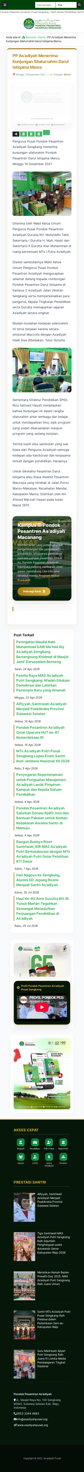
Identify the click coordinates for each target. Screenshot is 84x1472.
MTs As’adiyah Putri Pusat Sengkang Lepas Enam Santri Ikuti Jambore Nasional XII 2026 (43, 756)
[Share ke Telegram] (46, 134)
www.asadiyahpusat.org (32, 1425)
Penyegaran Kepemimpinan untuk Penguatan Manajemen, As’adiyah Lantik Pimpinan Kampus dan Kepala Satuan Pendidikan (41, 784)
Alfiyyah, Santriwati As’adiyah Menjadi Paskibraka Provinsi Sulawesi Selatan (41, 709)
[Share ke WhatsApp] (38, 134)
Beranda (30, 37)
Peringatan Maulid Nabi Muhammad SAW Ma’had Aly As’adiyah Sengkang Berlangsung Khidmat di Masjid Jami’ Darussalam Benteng (42, 652)
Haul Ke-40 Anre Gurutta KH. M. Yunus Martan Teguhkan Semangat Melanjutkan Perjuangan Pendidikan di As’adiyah (42, 908)
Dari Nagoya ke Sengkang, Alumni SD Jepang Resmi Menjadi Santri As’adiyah (38, 880)
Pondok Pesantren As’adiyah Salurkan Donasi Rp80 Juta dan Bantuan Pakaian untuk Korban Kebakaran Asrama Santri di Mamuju (42, 818)
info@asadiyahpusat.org (31, 1419)
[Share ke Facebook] (24, 134)
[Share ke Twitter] (31, 134)
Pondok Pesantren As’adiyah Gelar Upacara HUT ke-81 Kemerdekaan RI (40, 732)
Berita (41, 37)
